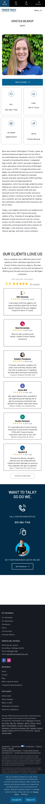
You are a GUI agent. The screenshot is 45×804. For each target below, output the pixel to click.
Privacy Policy (16, 746)
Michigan (30, 721)
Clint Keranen (25, 296)
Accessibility (6, 746)
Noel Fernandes (25, 328)
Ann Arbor (5, 723)
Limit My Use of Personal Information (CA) (27, 753)
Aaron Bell (25, 390)
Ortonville (13, 728)
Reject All (30, 800)
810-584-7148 (22, 522)
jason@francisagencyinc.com (17, 654)
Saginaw (33, 728)
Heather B (25, 452)
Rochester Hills (23, 728)
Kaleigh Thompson (25, 359)
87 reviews (35, 284)
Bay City (13, 723)
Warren (11, 731)
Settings (24, 794)
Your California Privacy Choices (11, 750)
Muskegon (6, 728)
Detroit (27, 723)
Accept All (16, 800)
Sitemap (11, 748)
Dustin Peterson (25, 421)
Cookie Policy (30, 746)
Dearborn (20, 723)
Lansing (20, 726)
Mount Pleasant (30, 726)
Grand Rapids (11, 726)
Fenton (32, 723)
